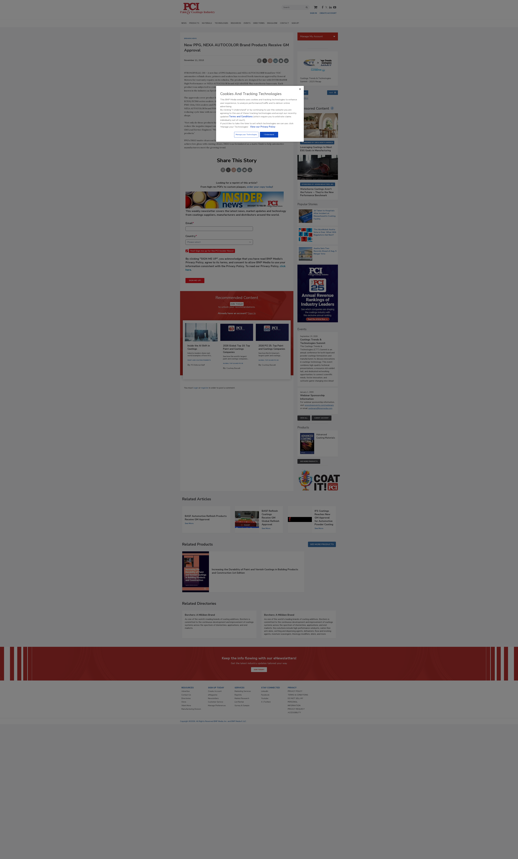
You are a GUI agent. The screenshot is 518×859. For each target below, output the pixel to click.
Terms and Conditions (241, 116)
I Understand (269, 134)
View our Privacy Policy (262, 126)
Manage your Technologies (246, 134)
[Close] (300, 89)
